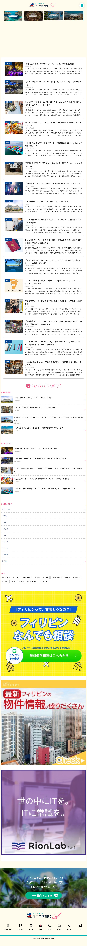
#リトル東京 (6, 577)
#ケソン (67, 577)
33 (53, 385)
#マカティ (16, 577)
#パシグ (13, 581)
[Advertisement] (43, 39)
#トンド (4, 581)
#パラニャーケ (31, 581)
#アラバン (76, 577)
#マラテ (45, 577)
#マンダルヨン (44, 581)
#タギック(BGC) (57, 577)
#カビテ (21, 581)
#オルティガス (27, 577)
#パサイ (37, 577)
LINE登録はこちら (41, 895)
